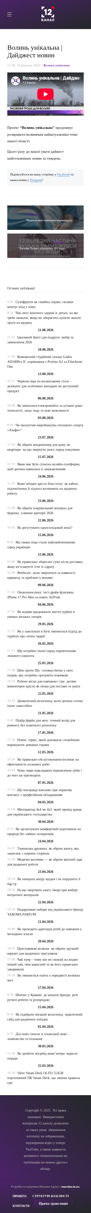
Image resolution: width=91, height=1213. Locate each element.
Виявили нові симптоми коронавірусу (49, 220)
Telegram (36, 180)
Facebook (63, 174)
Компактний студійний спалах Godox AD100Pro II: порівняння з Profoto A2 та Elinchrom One (44, 361)
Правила (20, 1196)
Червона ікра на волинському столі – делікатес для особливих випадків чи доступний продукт (42, 386)
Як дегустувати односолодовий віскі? (44, 528)
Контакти (21, 1206)
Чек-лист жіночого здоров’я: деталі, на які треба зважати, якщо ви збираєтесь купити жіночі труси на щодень (44, 318)
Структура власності (51, 1196)
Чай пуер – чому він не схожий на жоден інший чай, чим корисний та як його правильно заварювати (42, 964)
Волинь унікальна (56, 65)
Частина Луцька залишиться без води (42, 248)
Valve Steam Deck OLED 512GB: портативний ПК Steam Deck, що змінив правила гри (43, 1078)
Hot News (59, 242)
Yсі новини (33, 214)
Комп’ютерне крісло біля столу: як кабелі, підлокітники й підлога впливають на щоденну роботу (43, 488)
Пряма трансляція (53, 1203)
